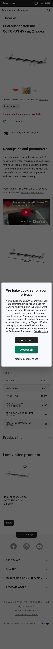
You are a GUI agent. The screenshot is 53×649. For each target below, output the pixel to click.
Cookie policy (41, 331)
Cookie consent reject (26, 359)
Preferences (26, 340)
